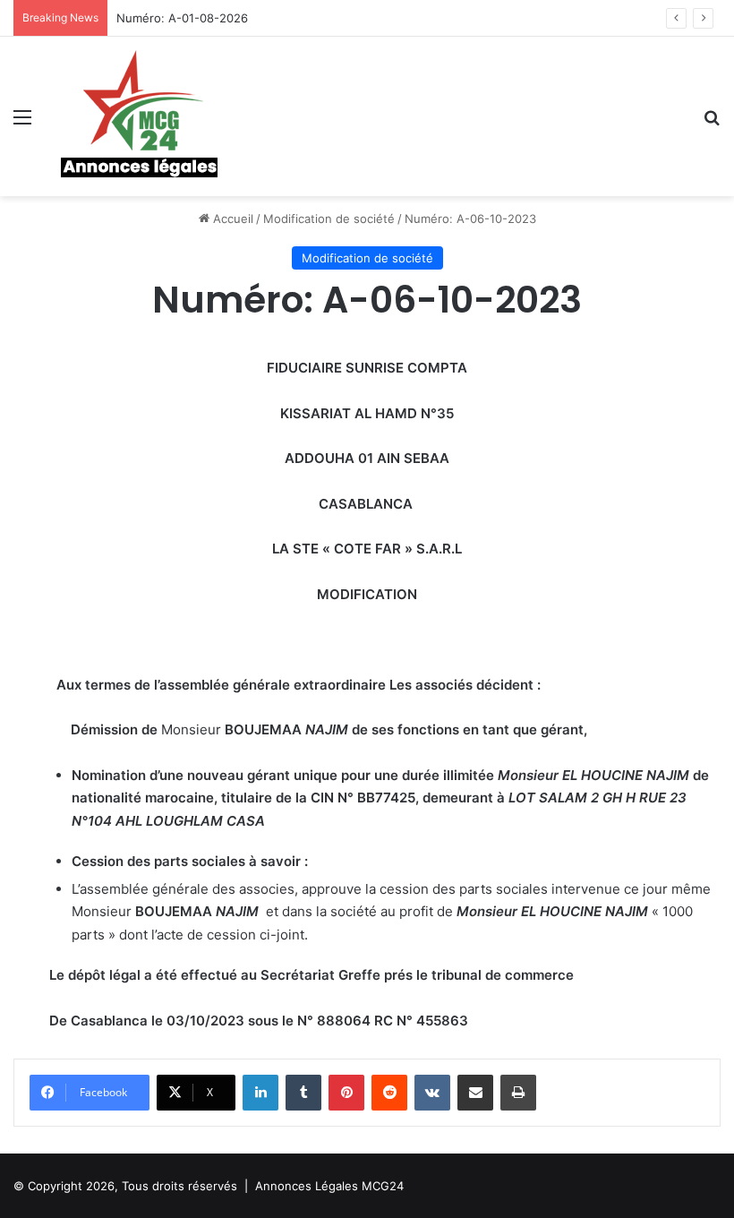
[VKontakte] (432, 1093)
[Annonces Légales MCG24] (139, 116)
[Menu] (22, 123)
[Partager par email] (475, 1093)
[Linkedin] (260, 1093)
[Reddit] (389, 1093)
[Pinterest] (346, 1093)
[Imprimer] (518, 1093)
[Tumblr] (303, 1093)
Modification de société (329, 218)
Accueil (231, 218)
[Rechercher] (712, 123)
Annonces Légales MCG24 (329, 1186)
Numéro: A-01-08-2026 (182, 18)
